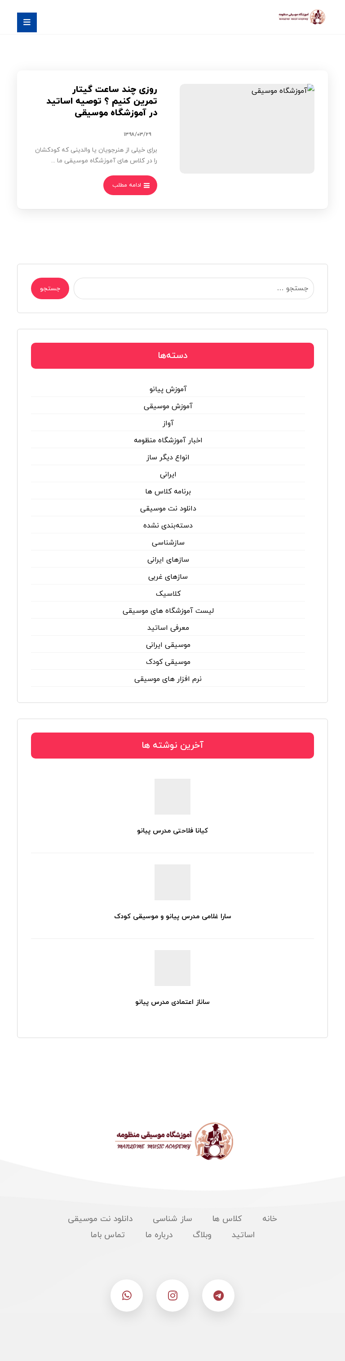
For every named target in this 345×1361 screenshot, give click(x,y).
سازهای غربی (168, 577)
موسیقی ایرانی (168, 645)
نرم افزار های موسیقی (168, 679)
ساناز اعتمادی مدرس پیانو (172, 1002)
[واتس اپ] (127, 1295)
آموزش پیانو (168, 389)
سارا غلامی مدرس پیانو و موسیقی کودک (172, 916)
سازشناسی (168, 543)
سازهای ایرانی (168, 560)
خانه (269, 1219)
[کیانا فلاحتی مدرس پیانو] (172, 797)
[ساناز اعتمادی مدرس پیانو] (172, 968)
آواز (168, 423)
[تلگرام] (218, 1295)
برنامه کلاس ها (168, 492)
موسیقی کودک (168, 662)
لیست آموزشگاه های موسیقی (168, 611)
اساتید (243, 1235)
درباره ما (158, 1235)
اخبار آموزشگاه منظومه (168, 440)
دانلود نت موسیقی (168, 509)
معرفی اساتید (168, 628)
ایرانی (168, 475)
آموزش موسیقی (168, 406)
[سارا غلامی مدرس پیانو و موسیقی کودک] (172, 882)
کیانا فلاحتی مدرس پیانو (172, 831)
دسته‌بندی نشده (168, 526)
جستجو (50, 288)
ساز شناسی (172, 1219)
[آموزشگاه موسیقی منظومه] (301, 17)
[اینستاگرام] (172, 1295)
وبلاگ (202, 1235)
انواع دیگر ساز (168, 457)
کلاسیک (168, 594)
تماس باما (107, 1235)
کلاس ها (227, 1219)
